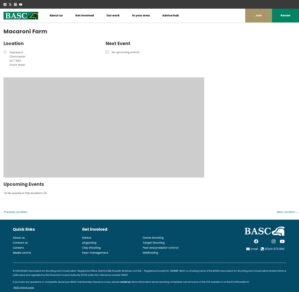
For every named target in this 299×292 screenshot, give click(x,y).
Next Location (288, 212)
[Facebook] (5, 4)
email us (125, 281)
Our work (113, 15)
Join (258, 15)
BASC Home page (24, 287)
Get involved (84, 15)
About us (56, 15)
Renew (285, 15)
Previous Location (14, 212)
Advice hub (170, 15)
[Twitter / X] (10, 4)
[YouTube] (20, 4)
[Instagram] (15, 4)
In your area (141, 15)
